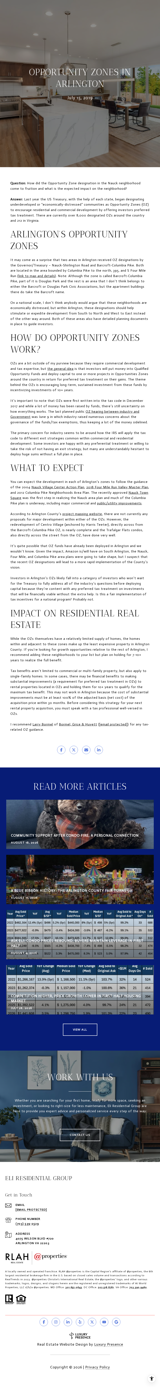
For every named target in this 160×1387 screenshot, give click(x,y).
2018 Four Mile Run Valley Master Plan (117, 487)
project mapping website (82, 514)
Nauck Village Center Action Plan (57, 487)
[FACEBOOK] (44, 1322)
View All (80, 1029)
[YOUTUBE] (104, 1322)
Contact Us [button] (80, 1135)
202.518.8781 (106, 1287)
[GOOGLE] (116, 1322)
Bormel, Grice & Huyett (78, 724)
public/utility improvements (119, 503)
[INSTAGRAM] (56, 1322)
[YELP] (80, 1322)
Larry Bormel (42, 724)
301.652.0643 (73, 1287)
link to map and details (37, 276)
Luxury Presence (108, 1344)
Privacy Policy (97, 1367)
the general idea (60, 369)
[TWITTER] (92, 1322)
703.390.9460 (138, 1287)
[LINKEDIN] (68, 1322)
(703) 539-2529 (27, 1223)
